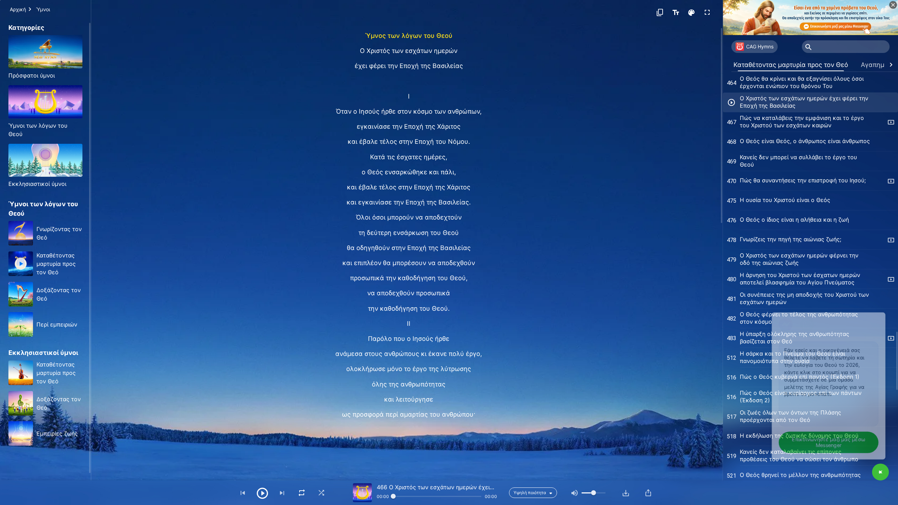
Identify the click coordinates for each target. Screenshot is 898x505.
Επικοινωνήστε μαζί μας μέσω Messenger (822, 440)
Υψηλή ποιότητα (530, 492)
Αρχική (18, 9)
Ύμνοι (43, 9)
